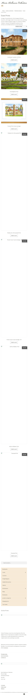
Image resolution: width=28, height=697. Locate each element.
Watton (2, 688)
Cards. (14, 572)
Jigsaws (4, 585)
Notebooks (4, 594)
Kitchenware (14, 588)
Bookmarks (4, 569)
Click (24, 6)
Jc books (3, 685)
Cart (21, 694)
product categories (9, 10)
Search (14, 695)
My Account (4, 695)
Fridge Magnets (5, 578)
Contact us (3, 657)
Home (3, 10)
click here (6, 647)
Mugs (3, 591)
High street (3, 687)
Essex (24, 10)
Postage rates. (4, 654)
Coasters (4, 575)
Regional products (18, 10)
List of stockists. (4, 655)
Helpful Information (6, 582)
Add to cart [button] (14, 59)
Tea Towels (4, 604)
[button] (2, 6)
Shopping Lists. (5, 601)
